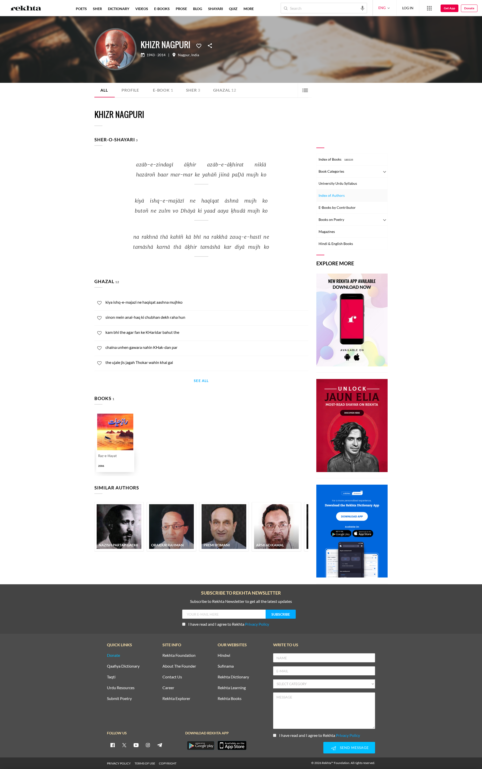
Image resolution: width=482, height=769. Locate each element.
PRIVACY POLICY (119, 763)
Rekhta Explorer (176, 698)
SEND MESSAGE (354, 747)
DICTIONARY (118, 9)
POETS (81, 9)
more (249, 9)
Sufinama (226, 666)
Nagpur (184, 55)
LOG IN (407, 8)
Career (168, 688)
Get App (449, 8)
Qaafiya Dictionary (123, 666)
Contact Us (172, 677)
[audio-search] (362, 8)
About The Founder (179, 666)
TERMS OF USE (145, 763)
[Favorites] (198, 45)
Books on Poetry (331, 219)
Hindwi (224, 655)
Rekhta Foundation (179, 655)
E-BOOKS (162, 9)
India (195, 55)
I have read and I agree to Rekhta (228, 624)
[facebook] (112, 745)
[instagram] (148, 745)
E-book (163, 90)
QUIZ (233, 9)
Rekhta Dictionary (233, 677)
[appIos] (232, 745)
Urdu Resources (121, 688)
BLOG (197, 9)
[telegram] (160, 745)
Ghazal (224, 90)
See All (201, 381)
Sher (193, 90)
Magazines (327, 231)
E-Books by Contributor (337, 207)
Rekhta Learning (232, 688)
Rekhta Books (230, 698)
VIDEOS (141, 9)
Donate (469, 8)
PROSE (181, 9)
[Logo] (26, 9)
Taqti (111, 677)
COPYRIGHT (167, 763)
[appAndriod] (200, 745)
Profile (130, 90)
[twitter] (124, 745)
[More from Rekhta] (429, 8)
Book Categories (331, 171)
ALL (104, 90)
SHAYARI (215, 9)
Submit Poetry (119, 698)
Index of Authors (332, 195)
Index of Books (336, 159)
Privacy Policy (257, 624)
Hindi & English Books (336, 243)
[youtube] (136, 745)
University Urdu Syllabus (338, 183)
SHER (97, 9)
